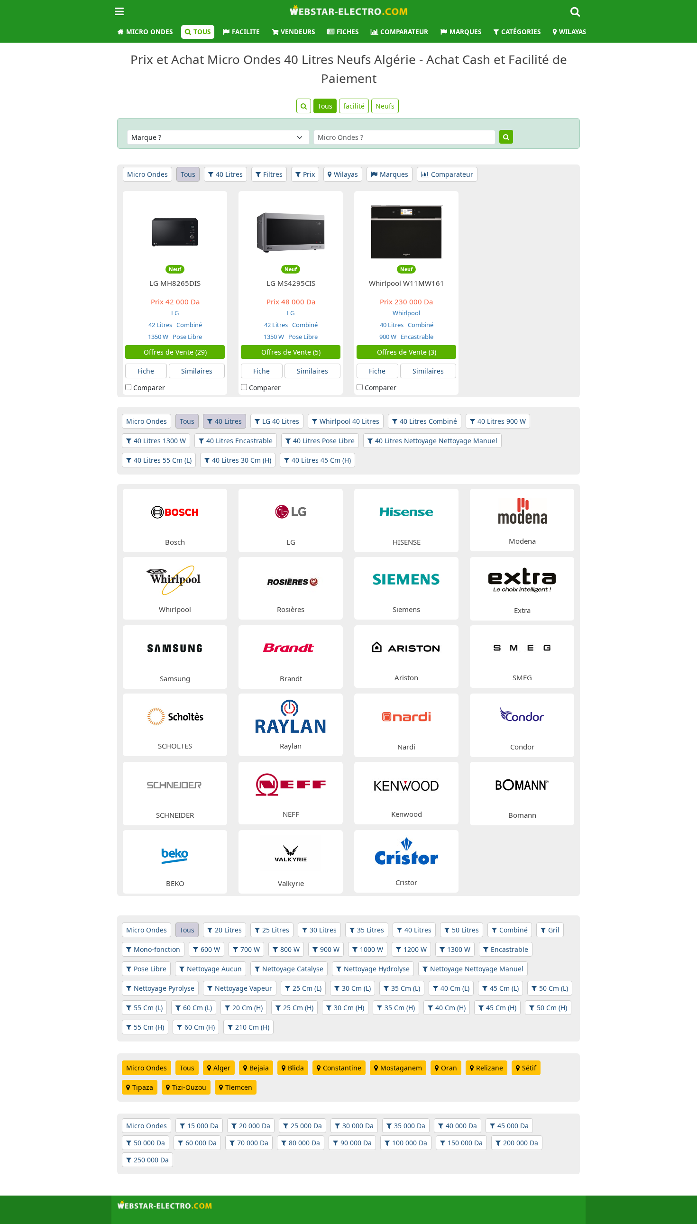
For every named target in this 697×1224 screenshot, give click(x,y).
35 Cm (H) (400, 1007)
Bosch (175, 542)
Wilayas (572, 31)
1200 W (415, 949)
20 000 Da (254, 1125)
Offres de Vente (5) (291, 351)
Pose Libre (186, 336)
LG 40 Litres (280, 421)
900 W (387, 336)
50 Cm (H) (552, 1007)
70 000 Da (252, 1142)
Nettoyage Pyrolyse (164, 988)
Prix (309, 174)
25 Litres (275, 929)
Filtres (273, 174)
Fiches (347, 31)
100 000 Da (409, 1142)
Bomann (522, 815)
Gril (553, 929)
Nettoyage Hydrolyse (377, 968)
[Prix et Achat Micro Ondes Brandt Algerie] (290, 647)
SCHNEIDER (175, 815)
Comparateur (404, 31)
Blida (296, 1067)
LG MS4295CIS (290, 283)
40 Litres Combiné (428, 421)
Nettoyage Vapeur (243, 988)
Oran (449, 1067)
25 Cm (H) (298, 1007)
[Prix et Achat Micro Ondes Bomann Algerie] (522, 783)
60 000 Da (201, 1142)
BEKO (175, 883)
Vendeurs (298, 31)
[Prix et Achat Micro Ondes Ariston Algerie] (406, 646)
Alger (221, 1067)
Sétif (529, 1067)
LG (175, 313)
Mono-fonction (157, 949)
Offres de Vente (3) (406, 351)
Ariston (406, 677)
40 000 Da (461, 1125)
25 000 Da (306, 1125)
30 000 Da (358, 1125)
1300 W (458, 949)
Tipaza (142, 1087)
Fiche (146, 370)
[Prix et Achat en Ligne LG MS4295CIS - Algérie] (290, 231)
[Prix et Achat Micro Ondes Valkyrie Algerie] (290, 852)
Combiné (188, 324)
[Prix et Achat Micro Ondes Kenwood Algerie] (406, 783)
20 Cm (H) (247, 1007)
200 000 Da (520, 1142)
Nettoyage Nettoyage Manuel (476, 968)
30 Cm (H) (349, 1007)
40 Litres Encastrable (239, 440)
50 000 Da (149, 1142)
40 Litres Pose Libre (324, 440)
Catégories (521, 31)
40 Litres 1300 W (160, 440)
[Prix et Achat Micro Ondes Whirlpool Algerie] (175, 578)
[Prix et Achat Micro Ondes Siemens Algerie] (406, 578)
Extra (522, 610)
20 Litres (228, 929)
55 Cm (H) (149, 1027)
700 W (250, 949)
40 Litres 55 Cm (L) (163, 460)
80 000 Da (304, 1142)
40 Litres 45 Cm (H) (321, 460)
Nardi (406, 746)
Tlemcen (238, 1087)
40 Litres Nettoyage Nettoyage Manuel (436, 440)
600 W (210, 949)
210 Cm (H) (252, 1027)
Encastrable (416, 336)
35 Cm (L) (405, 988)
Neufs (385, 105)
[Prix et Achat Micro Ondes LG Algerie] (290, 510)
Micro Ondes (149, 31)
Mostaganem (401, 1067)
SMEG (522, 677)
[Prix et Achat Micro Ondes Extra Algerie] (522, 579)
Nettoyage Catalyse (292, 968)
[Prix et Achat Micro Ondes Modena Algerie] (522, 510)
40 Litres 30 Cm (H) (241, 460)
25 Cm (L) (307, 988)
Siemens (406, 609)
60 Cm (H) (199, 1027)
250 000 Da (151, 1159)
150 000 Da (465, 1142)
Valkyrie (291, 883)
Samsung (175, 678)
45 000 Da (513, 1125)
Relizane (489, 1067)
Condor (522, 746)
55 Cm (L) (148, 1007)
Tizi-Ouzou (189, 1087)
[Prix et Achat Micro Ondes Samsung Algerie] (174, 647)
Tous (202, 31)
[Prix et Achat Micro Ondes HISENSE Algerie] (406, 510)
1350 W (158, 336)
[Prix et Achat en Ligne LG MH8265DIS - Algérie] (174, 231)
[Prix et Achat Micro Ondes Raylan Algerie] (290, 715)
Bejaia (259, 1067)
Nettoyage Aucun (214, 968)
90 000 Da (356, 1142)
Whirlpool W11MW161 (406, 283)
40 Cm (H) (450, 1007)
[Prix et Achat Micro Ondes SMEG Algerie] (522, 646)
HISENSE (407, 542)
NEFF (291, 814)
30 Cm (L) (356, 988)
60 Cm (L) (197, 1007)
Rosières (290, 609)
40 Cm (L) (454, 988)
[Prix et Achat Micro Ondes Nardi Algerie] (406, 715)
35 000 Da (409, 1125)
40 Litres (229, 174)
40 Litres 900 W (501, 421)
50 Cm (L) (553, 988)
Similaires (196, 370)
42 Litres (160, 324)
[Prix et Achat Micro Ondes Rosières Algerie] (290, 578)
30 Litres (323, 929)
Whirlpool (406, 313)
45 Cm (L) (504, 988)
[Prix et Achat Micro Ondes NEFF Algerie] (290, 783)
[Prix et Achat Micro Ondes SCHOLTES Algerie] (175, 715)
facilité (354, 105)
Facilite (246, 31)
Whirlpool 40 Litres (349, 421)
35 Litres (370, 929)
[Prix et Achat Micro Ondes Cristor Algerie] (406, 851)
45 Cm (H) (501, 1007)
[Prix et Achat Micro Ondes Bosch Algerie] (174, 510)
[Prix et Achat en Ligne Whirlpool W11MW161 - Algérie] (406, 231)
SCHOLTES (175, 745)
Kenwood (406, 814)
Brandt (291, 678)
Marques (465, 31)
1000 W (371, 949)
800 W (290, 949)
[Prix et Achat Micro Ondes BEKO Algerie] (174, 852)
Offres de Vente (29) (175, 351)
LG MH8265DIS (175, 283)
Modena (522, 541)
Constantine (342, 1067)
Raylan (291, 745)
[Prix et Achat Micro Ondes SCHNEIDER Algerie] (174, 783)
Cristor (406, 882)
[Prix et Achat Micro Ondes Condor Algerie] (522, 715)
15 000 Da (203, 1125)
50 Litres (465, 929)
